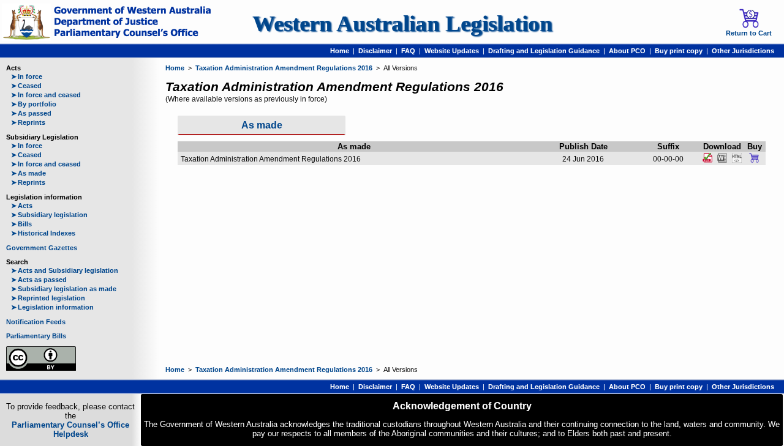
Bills (21, 224)
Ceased (26, 85)
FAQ (408, 50)
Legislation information (52, 307)
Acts (21, 205)
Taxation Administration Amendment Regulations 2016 (283, 68)
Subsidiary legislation (49, 214)
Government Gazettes (41, 247)
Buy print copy (679, 50)
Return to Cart (749, 33)
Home (339, 50)
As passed (31, 113)
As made (28, 173)
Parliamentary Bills (36, 336)
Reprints (28, 122)
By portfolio (33, 104)
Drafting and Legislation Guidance (544, 50)
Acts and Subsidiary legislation (64, 270)
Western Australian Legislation (402, 23)
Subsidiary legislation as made (63, 288)
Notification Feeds (36, 321)
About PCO (627, 50)
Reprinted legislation (48, 298)
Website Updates (451, 50)
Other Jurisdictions (743, 50)
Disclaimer (375, 50)
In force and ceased (46, 94)
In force (26, 76)
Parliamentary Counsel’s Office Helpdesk (70, 429)
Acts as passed (39, 279)
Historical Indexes (43, 233)
